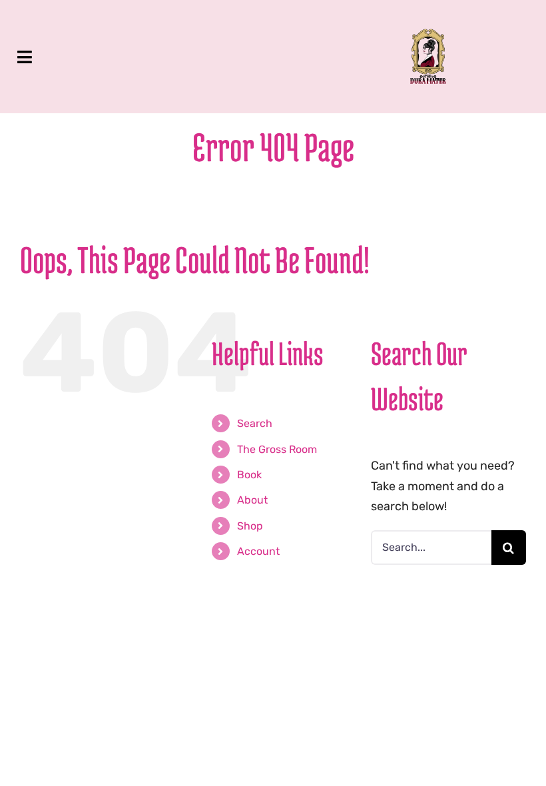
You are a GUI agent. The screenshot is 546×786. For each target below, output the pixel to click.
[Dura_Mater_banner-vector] (428, 34)
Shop (250, 526)
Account (258, 551)
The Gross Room (277, 449)
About (252, 500)
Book (249, 474)
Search (254, 423)
